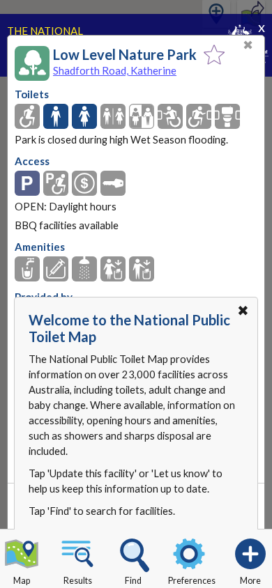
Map (21, 580)
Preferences (192, 580)
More (250, 580)
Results (77, 580)
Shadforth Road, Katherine (114, 70)
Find (133, 580)
